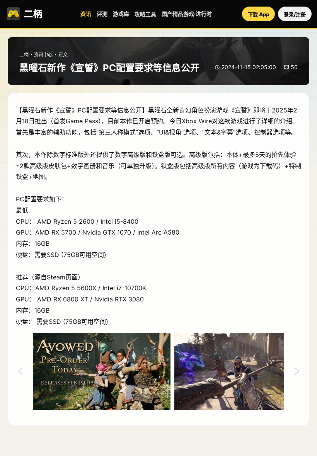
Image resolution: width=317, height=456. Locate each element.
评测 (102, 13)
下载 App (258, 14)
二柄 (24, 55)
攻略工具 (145, 14)
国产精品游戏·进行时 (187, 13)
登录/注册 (295, 14)
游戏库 (121, 13)
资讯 (85, 13)
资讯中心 (43, 55)
